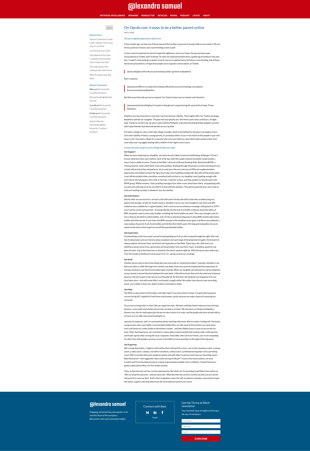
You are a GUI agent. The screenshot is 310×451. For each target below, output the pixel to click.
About (206, 16)
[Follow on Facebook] (162, 412)
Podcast (185, 16)
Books (173, 16)
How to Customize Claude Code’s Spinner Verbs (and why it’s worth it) (101, 43)
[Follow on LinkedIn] (155, 412)
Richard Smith (96, 97)
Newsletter (148, 16)
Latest (196, 16)
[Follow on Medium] (147, 412)
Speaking (133, 16)
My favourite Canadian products (98, 128)
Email (154, 417)
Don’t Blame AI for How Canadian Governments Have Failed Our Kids (100, 59)
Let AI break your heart (100, 50)
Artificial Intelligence (112, 16)
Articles (162, 16)
